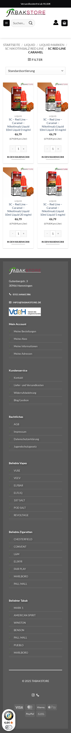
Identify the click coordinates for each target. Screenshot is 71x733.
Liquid (29, 45)
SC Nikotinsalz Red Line (24, 48)
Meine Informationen (25, 346)
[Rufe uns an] (37, 695)
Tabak (24, 600)
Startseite (11, 45)
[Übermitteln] (31, 23)
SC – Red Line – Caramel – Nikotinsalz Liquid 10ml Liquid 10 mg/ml (52, 124)
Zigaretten (26, 532)
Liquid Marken (51, 45)
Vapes (23, 463)
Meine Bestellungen (25, 331)
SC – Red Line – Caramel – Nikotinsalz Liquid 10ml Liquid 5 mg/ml (52, 209)
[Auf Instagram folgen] (33, 695)
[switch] (8, 727)
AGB (16, 424)
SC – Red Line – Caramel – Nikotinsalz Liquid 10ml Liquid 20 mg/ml (18, 209)
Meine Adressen (23, 353)
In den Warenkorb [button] (18, 157)
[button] (64, 23)
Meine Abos (20, 338)
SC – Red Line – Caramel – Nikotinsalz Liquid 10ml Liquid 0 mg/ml (18, 124)
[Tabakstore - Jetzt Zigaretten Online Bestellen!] (25, 13)
